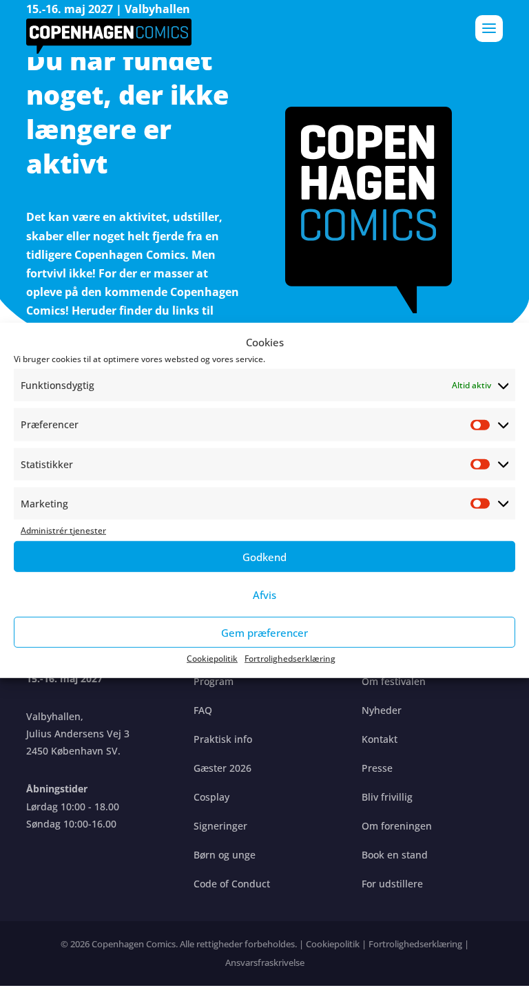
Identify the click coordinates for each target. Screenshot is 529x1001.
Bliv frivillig (387, 796)
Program (214, 681)
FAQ (203, 710)
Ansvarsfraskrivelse (264, 962)
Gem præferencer (264, 633)
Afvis (264, 595)
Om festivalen (394, 681)
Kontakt (379, 739)
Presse (377, 768)
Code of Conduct (232, 883)
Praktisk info (223, 739)
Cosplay (211, 796)
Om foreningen (397, 825)
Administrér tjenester (63, 530)
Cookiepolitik (212, 658)
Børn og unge (225, 854)
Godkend (264, 557)
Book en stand (395, 854)
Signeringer (220, 825)
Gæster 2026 (222, 768)
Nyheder (382, 710)
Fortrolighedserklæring (290, 658)
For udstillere (392, 883)
